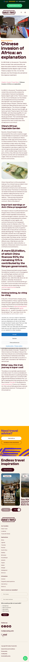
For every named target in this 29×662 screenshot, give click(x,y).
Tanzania (3, 545)
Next (15, 509)
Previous (6, 509)
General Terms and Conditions (8, 649)
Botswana (3, 555)
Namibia (3, 552)
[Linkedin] (7, 626)
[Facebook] (2, 626)
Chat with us (11, 438)
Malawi (3, 565)
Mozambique (4, 557)
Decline (14, 338)
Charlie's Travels (6, 82)
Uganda (21, 308)
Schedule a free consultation (11, 442)
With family (5, 609)
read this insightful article (8, 287)
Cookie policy (10, 346)
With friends (6, 611)
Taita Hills (12, 382)
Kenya (2, 540)
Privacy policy (18, 346)
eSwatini (3, 560)
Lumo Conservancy (6, 384)
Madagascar (4, 570)
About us (3, 586)
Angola (3, 562)
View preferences (14, 342)
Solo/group (5, 605)
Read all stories (8, 469)
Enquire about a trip (14, 5)
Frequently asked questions (8, 581)
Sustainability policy (5, 656)
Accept (15, 334)
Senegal (3, 567)
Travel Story (15, 82)
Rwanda (3, 547)
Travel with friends (5, 533)
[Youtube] (10, 626)
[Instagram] (5, 626)
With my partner (7, 607)
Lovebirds (3, 531)
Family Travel (4, 528)
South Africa (4, 550)
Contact (3, 579)
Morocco (3, 572)
